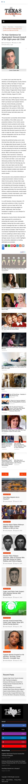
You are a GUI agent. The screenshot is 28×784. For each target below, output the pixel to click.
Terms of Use (5, 781)
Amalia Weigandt (7, 42)
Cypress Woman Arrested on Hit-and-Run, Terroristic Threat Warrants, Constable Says (13, 656)
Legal (11, 44)
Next (22, 474)
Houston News (6, 44)
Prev (6, 474)
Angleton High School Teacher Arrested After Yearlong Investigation (13, 754)
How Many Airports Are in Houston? (12, 687)
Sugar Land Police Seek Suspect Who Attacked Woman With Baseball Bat (13, 593)
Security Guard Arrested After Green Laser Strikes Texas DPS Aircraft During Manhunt (13, 622)
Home (3, 779)
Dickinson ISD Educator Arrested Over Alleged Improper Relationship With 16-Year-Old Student (13, 683)
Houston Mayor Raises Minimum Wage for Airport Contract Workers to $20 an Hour (13, 526)
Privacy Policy (17, 779)
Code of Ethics (9, 779)
